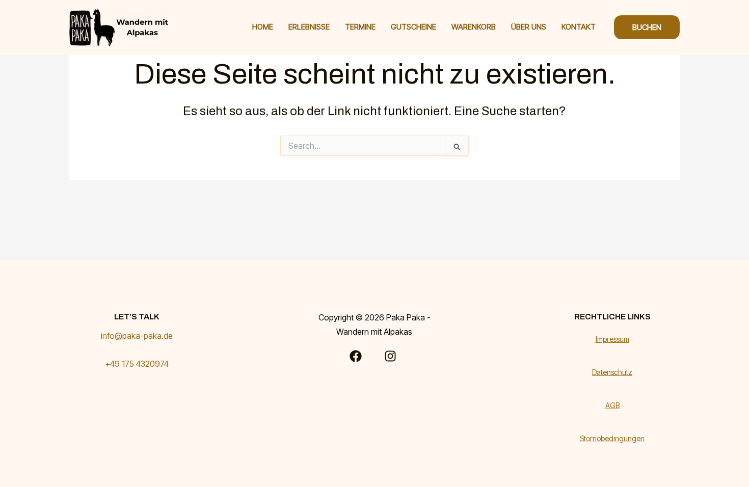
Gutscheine (413, 27)
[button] (646, 27)
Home (262, 27)
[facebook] (357, 356)
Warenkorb (473, 27)
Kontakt (578, 27)
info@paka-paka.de (137, 336)
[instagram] (392, 356)
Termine (360, 27)
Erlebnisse (309, 27)
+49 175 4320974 (137, 364)
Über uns (528, 27)
